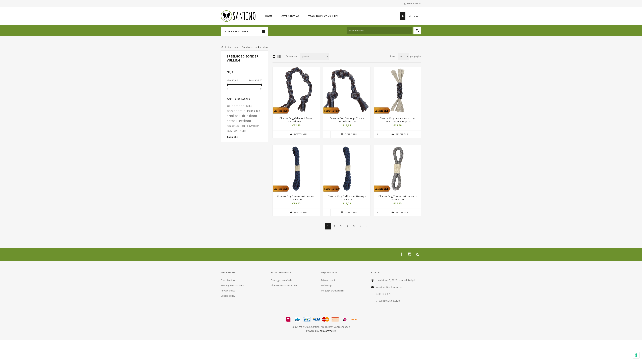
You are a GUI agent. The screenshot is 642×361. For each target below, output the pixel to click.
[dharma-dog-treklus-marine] (296, 168)
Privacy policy (228, 290)
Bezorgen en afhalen (282, 280)
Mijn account (328, 280)
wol (236, 131)
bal (228, 105)
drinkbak (233, 115)
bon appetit (236, 110)
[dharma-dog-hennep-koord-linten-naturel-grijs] (397, 90)
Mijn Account (414, 3)
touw (229, 130)
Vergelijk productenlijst (333, 290)
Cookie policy (228, 295)
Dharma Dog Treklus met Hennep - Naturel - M (397, 198)
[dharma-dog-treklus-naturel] (397, 168)
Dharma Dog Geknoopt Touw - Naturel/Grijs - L (296, 120)
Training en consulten (232, 285)
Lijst (279, 56)
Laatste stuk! (281, 110)
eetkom (245, 120)
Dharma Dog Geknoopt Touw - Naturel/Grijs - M (347, 120)
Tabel (274, 56)
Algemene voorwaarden (284, 285)
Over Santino (228, 280)
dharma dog (253, 110)
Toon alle (232, 137)
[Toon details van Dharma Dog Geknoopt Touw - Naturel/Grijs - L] (296, 90)
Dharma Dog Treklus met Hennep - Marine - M (296, 198)
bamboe (238, 105)
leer (243, 125)
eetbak (232, 120)
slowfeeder (253, 125)
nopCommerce (328, 330)
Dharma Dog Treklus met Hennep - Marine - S (347, 198)
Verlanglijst (327, 285)
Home (222, 47)
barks (249, 105)
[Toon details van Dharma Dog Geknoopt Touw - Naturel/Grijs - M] (347, 90)
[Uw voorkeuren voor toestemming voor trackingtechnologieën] (636, 355)
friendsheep (233, 125)
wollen (243, 130)
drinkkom (249, 115)
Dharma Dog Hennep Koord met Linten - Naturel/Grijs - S (397, 120)
